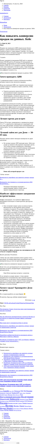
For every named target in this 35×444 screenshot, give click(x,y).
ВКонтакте (10, 394)
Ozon (10, 391)
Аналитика (28, 393)
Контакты (7, 19)
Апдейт (2, 394)
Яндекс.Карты (28, 406)
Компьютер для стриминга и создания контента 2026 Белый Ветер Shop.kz (18, 357)
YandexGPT (15, 393)
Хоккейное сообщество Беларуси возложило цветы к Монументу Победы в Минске (19, 360)
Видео (14, 394)
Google (6, 391)
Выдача (17, 394)
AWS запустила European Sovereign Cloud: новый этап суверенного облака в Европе (19, 366)
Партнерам (7, 10)
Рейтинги (29, 401)
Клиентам (7, 8)
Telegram (17, 391)
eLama (1, 391)
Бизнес (5, 394)
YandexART (8, 393)
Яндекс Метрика (17, 410)
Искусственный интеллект (10, 397)
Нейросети (14, 399)
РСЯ (26, 401)
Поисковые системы (4, 401)
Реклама (4, 403)
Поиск (31, 399)
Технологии (7, 17)
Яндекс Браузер (16, 408)
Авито (21, 393)
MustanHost (3, 22)
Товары (24, 403)
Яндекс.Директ (19, 406)
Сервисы (20, 403)
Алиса (24, 393)
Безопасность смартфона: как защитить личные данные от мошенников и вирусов (18, 354)
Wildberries (3, 393)
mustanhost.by (4, 13)
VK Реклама (27, 391)
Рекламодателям (13, 403)
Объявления (22, 399)
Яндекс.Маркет (6, 408)
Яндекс (9, 405)
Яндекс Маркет (9, 410)
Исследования (27, 397)
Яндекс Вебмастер (24, 408)
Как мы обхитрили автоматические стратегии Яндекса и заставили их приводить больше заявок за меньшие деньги (17, 318)
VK (21, 391)
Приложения (12, 401)
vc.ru (33, 300)
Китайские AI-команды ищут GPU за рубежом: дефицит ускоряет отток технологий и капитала (18, 363)
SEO (13, 391)
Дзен (21, 395)
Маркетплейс (4, 399)
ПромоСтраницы (20, 401)
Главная (6, 5)
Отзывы (26, 399)
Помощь (6, 7)
